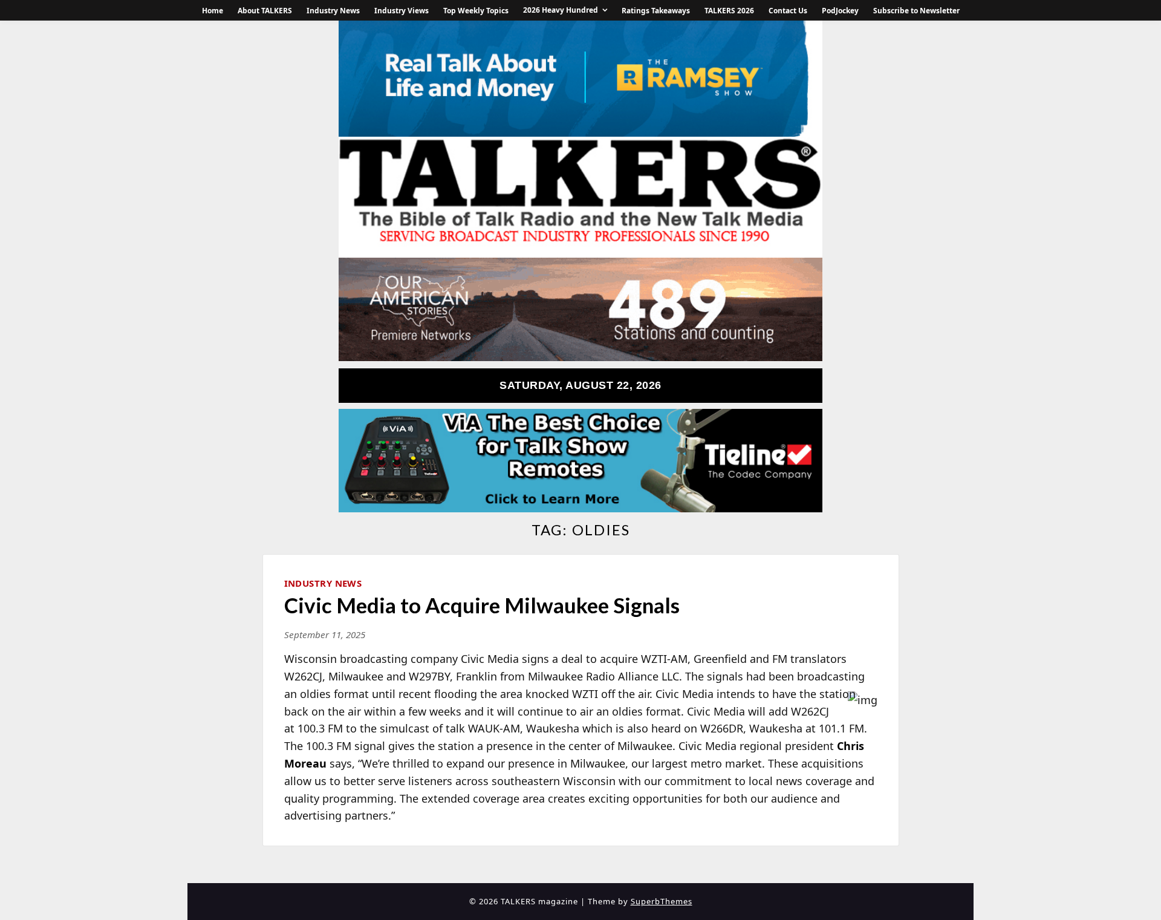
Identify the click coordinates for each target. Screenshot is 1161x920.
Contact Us (788, 10)
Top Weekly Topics (476, 10)
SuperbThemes (661, 901)
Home (212, 10)
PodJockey (840, 10)
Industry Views (401, 10)
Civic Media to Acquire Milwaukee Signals (482, 605)
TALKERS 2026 (729, 10)
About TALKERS (265, 10)
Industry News (333, 10)
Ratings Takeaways (656, 10)
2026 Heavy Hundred (560, 10)
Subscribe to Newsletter (916, 10)
